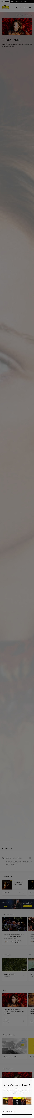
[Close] (31, 1080)
